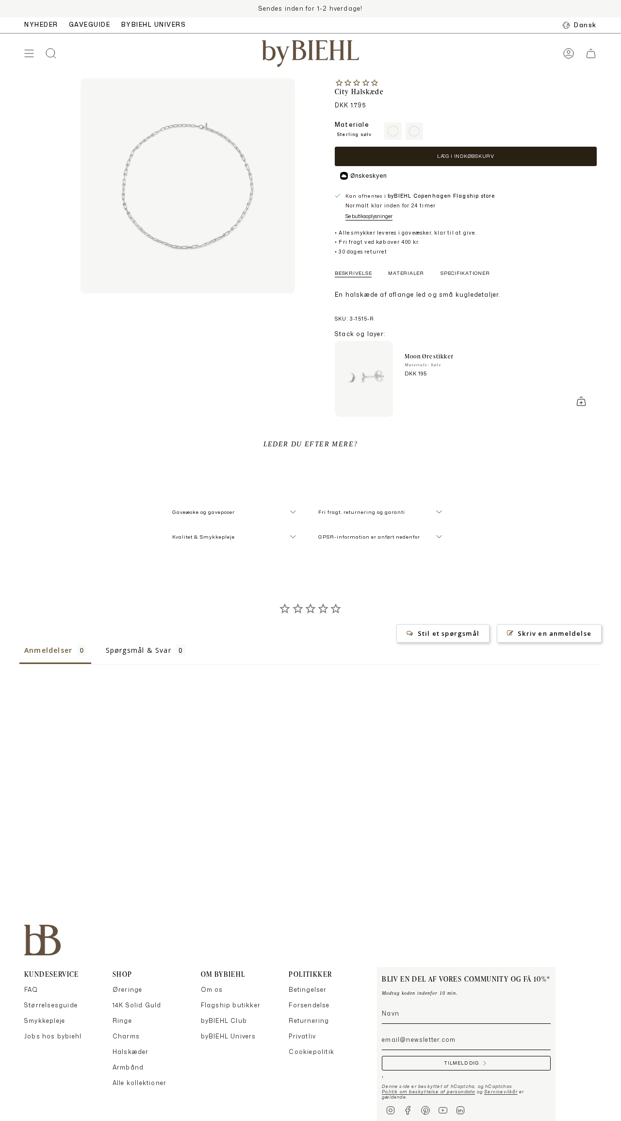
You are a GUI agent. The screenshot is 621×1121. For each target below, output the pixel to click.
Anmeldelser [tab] (48, 650)
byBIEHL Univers (228, 1036)
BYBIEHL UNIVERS (153, 24)
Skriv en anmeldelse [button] (554, 633)
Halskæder (131, 1052)
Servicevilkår (501, 1091)
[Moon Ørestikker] (364, 379)
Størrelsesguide (51, 1005)
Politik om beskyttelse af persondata (428, 1091)
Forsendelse (309, 1005)
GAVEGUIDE (90, 24)
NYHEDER (41, 24)
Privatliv (302, 1036)
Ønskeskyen (368, 175)
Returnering (309, 1021)
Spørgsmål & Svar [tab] (138, 650)
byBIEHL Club (224, 1021)
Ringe (122, 1021)
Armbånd (128, 1067)
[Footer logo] (42, 940)
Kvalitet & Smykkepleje (203, 536)
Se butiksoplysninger (368, 216)
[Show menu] (29, 53)
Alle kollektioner (139, 1083)
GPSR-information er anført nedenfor (369, 536)
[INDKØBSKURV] (591, 53)
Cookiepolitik (311, 1052)
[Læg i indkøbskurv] (581, 401)
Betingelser (308, 989)
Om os (212, 989)
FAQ (31, 989)
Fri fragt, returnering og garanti (361, 512)
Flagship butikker (231, 1005)
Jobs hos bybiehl (53, 1036)
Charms (126, 1036)
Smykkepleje (44, 1021)
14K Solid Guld (137, 1005)
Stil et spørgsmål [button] (448, 633)
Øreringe (128, 989)
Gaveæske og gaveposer (203, 512)
